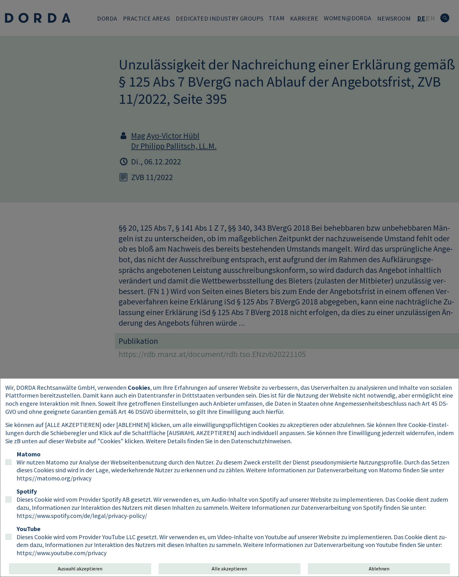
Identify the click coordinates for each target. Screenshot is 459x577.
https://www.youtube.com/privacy (61, 553)
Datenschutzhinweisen (260, 441)
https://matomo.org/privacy (54, 478)
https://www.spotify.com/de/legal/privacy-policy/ (82, 515)
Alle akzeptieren (229, 568)
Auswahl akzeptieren (80, 568)
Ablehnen (379, 568)
